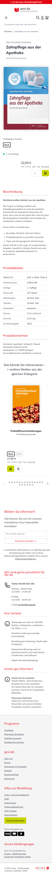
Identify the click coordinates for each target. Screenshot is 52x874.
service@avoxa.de (26, 604)
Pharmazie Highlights (21, 698)
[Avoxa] (42, 868)
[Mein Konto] (42, 18)
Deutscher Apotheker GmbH (17, 856)
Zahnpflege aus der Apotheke (26, 31)
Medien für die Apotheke (22, 678)
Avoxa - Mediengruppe (15, 853)
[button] (26, 98)
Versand (45, 166)
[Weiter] (47, 483)
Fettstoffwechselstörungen (26, 430)
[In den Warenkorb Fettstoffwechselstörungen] (10, 469)
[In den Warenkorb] (45, 173)
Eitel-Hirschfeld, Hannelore (18, 42)
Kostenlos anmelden (24, 541)
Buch (6, 145)
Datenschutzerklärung (25, 559)
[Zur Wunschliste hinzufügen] (18, 468)
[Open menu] (6, 18)
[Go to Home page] (26, 10)
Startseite (8, 31)
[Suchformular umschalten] (38, 18)
